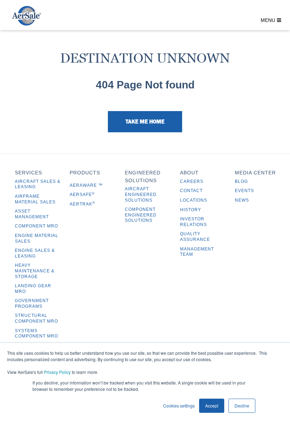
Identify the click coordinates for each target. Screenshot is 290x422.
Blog (241, 181)
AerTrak (82, 204)
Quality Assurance (195, 236)
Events (244, 190)
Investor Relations (193, 221)
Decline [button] (241, 406)
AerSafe (82, 194)
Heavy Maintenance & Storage (34, 271)
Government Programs (32, 303)
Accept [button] (211, 406)
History (190, 209)
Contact (191, 190)
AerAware (84, 185)
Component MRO (36, 226)
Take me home (145, 121)
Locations (193, 200)
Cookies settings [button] (179, 406)
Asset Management (32, 214)
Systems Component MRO (36, 333)
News (242, 200)
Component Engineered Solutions (141, 215)
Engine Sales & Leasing (35, 253)
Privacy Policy (57, 372)
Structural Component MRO (36, 318)
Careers (191, 181)
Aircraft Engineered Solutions (141, 194)
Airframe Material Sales (35, 199)
